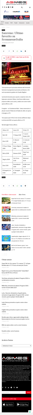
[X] (10, 7)
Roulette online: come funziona (10, 331)
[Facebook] (2, 7)
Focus (8, 27)
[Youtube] (12, 7)
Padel (15, 23)
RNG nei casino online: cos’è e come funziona (14, 325)
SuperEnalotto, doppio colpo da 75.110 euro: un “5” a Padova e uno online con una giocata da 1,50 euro (20, 239)
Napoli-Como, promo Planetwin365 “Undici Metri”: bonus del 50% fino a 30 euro (15, 271)
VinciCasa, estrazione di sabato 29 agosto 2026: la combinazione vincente (15, 279)
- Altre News (21, 194)
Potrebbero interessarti (9, 194)
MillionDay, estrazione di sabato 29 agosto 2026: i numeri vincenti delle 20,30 (20, 218)
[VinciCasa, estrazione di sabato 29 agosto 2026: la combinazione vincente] (6, 209)
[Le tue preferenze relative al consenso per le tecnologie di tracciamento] (30, 412)
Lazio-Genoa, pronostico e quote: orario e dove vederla (14, 303)
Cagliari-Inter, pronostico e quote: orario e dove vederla (14, 310)
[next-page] (6, 254)
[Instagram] (4, 7)
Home (3, 27)
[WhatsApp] (17, 51)
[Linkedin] (6, 7)
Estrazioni (21, 23)
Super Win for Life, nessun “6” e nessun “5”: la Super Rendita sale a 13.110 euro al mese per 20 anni (21, 201)
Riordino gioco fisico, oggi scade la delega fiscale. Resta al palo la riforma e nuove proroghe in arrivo (15, 318)
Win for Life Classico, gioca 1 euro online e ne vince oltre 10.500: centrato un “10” (20, 248)
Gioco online (2, 23)
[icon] (9, 406)
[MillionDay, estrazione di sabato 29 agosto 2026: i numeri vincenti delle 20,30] (6, 218)
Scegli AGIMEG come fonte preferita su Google (17, 58)
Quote (27, 23)
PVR (11, 23)
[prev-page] (3, 254)
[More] (25, 51)
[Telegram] (8, 7)
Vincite (7, 23)
